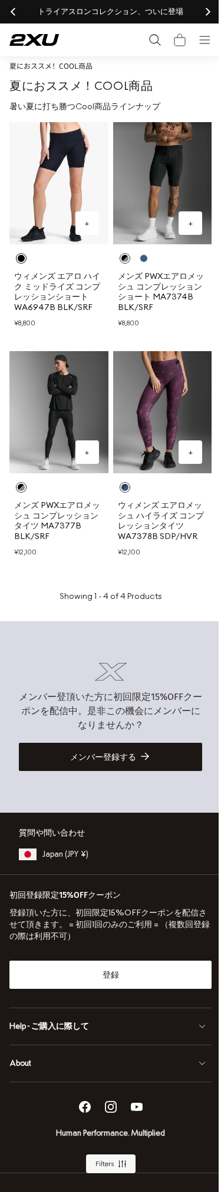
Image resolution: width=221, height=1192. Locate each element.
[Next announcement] (199, 11)
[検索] (146, 40)
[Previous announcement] (13, 11)
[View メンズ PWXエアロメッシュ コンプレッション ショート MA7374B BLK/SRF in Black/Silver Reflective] (120, 253)
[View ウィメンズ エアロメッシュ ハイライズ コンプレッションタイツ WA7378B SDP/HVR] (155, 414)
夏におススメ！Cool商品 (51, 65)
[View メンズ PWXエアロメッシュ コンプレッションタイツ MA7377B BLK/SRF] (56, 414)
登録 (106, 974)
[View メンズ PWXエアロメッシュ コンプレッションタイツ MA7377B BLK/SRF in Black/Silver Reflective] (21, 487)
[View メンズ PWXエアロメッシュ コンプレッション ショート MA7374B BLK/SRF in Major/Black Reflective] (139, 253)
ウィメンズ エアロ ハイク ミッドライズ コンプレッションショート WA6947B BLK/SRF (55, 291)
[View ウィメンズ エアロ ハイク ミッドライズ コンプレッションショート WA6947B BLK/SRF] (56, 180)
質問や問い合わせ (52, 833)
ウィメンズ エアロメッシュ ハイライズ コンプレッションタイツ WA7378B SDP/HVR (155, 520)
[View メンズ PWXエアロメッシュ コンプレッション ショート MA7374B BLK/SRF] (155, 180)
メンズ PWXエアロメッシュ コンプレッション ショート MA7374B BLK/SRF (155, 286)
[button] (171, 40)
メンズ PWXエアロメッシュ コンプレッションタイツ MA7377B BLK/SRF (56, 520)
